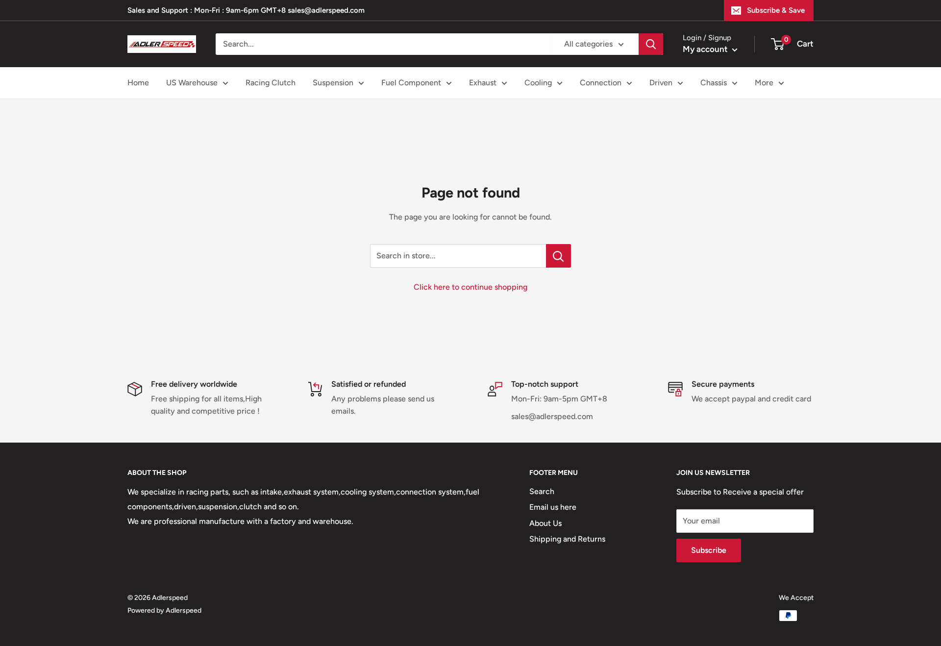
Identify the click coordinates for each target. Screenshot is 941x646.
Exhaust (482, 82)
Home (138, 82)
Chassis (713, 82)
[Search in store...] (558, 256)
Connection (600, 82)
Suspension (333, 82)
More (764, 82)
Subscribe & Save (776, 10)
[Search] (651, 44)
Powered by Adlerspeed (164, 610)
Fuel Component (411, 82)
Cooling (538, 82)
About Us (545, 523)
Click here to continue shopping (470, 287)
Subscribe (708, 550)
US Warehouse (192, 82)
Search (541, 491)
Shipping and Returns (567, 539)
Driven (660, 82)
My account (706, 49)
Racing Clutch (271, 82)
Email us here (552, 507)
